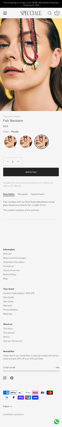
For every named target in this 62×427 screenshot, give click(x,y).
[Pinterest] (11, 377)
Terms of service (11, 270)
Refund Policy (9, 274)
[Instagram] (4, 377)
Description (9, 194)
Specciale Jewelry (11, 116)
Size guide (23, 194)
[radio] (10, 142)
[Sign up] (57, 367)
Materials (7, 314)
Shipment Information (14, 262)
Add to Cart (31, 172)
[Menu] (5, 13)
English (6, 406)
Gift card (7, 253)
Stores (6, 337)
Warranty (7, 305)
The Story (8, 328)
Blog (5, 278)
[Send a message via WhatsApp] (56, 421)
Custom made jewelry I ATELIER (18, 293)
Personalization (10, 309)
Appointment (37, 194)
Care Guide (8, 297)
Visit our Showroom (12, 341)
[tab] (10, 194)
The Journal (8, 332)
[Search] (49, 13)
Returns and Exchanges (14, 258)
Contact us (8, 266)
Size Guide (8, 301)
